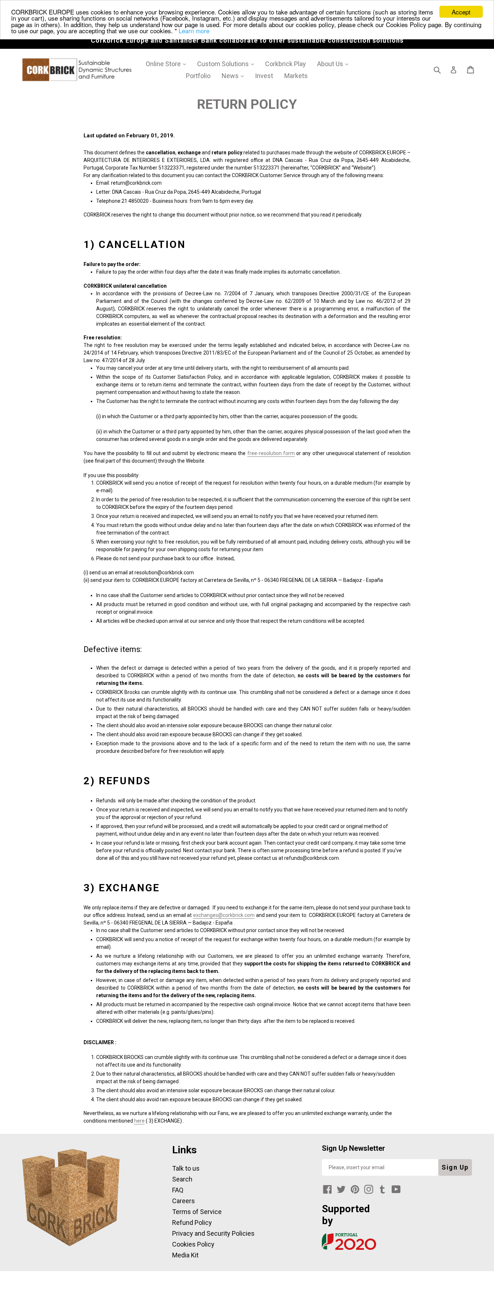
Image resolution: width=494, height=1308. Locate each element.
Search (182, 1179)
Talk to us (186, 1168)
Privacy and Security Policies (213, 1233)
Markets (296, 76)
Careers (183, 1201)
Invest (264, 76)
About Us (335, 64)
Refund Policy (192, 1222)
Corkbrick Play (285, 64)
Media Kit (185, 1255)
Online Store (168, 64)
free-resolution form (271, 453)
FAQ (177, 1190)
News (235, 76)
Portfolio (198, 76)
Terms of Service (197, 1211)
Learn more (194, 30)
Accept (461, 11)
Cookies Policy (193, 1244)
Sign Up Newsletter (353, 1148)
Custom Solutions (228, 64)
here (139, 1121)
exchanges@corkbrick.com (224, 915)
